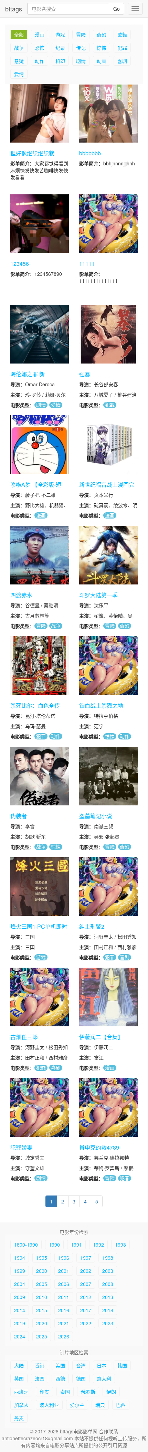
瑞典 (100, 1404)
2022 (85, 1323)
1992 (98, 1244)
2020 (41, 1323)
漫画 (39, 34)
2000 (41, 1270)
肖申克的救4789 (99, 1147)
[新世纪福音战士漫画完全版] (108, 444)
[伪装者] (39, 776)
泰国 (65, 1391)
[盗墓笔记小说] (108, 776)
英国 (19, 1378)
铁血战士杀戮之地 (101, 705)
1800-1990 (26, 1244)
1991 (76, 1244)
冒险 (81, 34)
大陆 (19, 1365)
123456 (19, 264)
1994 (19, 1257)
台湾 (81, 1365)
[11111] (108, 223)
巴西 (121, 1404)
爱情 (19, 73)
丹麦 (19, 1417)
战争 (19, 47)
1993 (120, 1244)
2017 (85, 1310)
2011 (63, 1297)
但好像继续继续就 (32, 153)
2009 (19, 1297)
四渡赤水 (21, 595)
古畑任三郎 (24, 1037)
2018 (107, 1310)
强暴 (84, 374)
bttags (13, 8)
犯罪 (122, 47)
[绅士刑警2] (108, 886)
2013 (107, 1297)
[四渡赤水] (39, 555)
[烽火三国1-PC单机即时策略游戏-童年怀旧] (39, 886)
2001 (63, 1270)
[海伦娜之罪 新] (39, 334)
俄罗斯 (88, 1391)
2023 (107, 1323)
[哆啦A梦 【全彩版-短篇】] (39, 444)
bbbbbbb (90, 153)
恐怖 (39, 47)
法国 (39, 1378)
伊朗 (111, 1391)
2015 (41, 1310)
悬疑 (19, 60)
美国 (60, 1365)
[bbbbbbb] (108, 113)
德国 (81, 1378)
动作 (39, 60)
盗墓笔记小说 (95, 816)
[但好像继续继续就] (39, 113)
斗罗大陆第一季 (98, 595)
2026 (63, 1336)
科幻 (60, 60)
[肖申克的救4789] (108, 1107)
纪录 (60, 47)
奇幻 (101, 34)
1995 (41, 1257)
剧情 (81, 60)
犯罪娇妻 (21, 1147)
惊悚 (101, 47)
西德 (60, 1378)
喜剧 (122, 60)
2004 (19, 1283)
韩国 (122, 1365)
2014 (19, 1310)
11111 (87, 264)
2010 (41, 1297)
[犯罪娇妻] (39, 1107)
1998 (107, 1257)
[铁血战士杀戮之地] (108, 665)
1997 (85, 1257)
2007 (85, 1283)
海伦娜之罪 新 (27, 374)
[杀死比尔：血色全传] (39, 665)
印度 (44, 1391)
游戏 (60, 34)
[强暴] (108, 334)
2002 (85, 1270)
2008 (107, 1283)
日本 (101, 1365)
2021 (63, 1323)
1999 (19, 1270)
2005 (41, 1283)
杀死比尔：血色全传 (35, 705)
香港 (39, 1365)
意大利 (104, 1378)
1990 (54, 1244)
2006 (63, 1283)
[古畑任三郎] (39, 997)
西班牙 (21, 1391)
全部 (19, 34)
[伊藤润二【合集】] (108, 997)
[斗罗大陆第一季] (108, 555)
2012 (85, 1297)
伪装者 (18, 816)
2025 (41, 1336)
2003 (107, 1270)
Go (116, 8)
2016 (63, 1310)
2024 (19, 1336)
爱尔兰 (77, 1404)
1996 (63, 1257)
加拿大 (21, 1404)
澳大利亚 (49, 1404)
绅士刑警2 (91, 926)
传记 (81, 47)
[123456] (39, 223)
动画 (101, 60)
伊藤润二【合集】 (101, 1037)
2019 (19, 1323)
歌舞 (122, 34)
